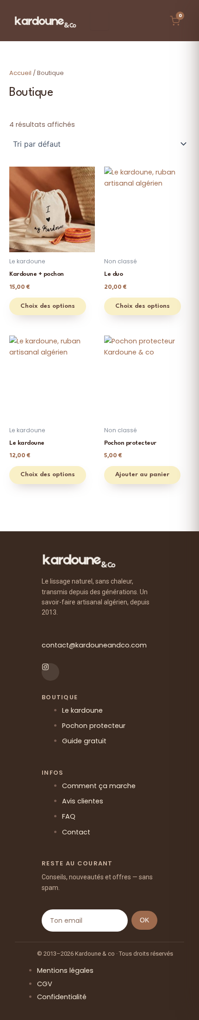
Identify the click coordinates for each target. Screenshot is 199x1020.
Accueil (20, 72)
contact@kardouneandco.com (94, 645)
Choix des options (47, 306)
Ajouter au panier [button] (142, 475)
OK (144, 920)
